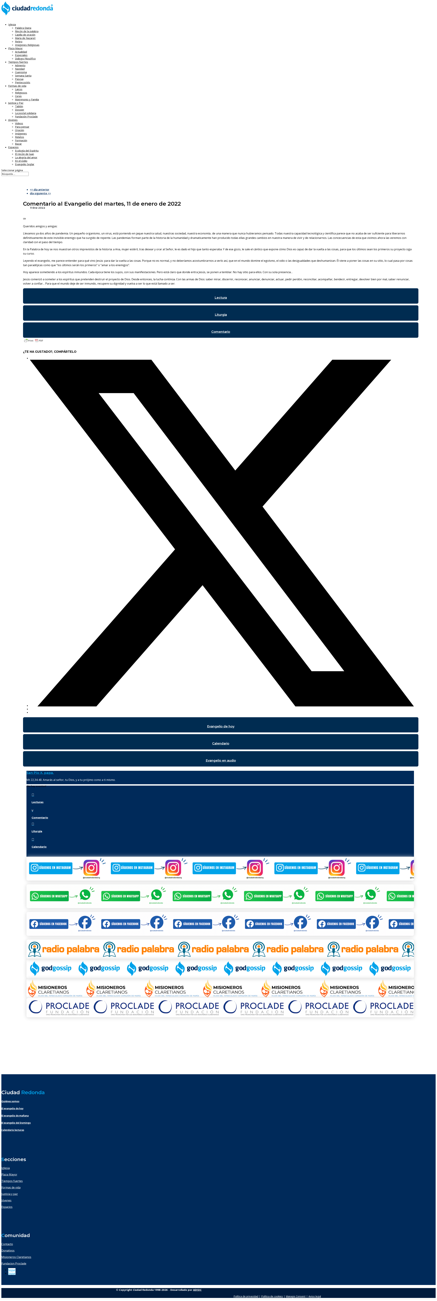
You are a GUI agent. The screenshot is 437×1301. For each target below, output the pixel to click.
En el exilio (21, 160)
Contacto (7, 1244)
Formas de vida (10, 1187)
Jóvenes (6, 1200)
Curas (18, 96)
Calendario (220, 743)
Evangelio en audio (221, 760)
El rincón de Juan (24, 154)
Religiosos (21, 92)
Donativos (8, 1250)
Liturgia (221, 315)
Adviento (20, 65)
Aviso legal (314, 1296)
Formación (21, 140)
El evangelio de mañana (15, 1115)
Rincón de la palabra (26, 31)
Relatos (19, 137)
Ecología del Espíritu (27, 150)
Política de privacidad (246, 1296)
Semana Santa (23, 75)
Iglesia (5, 1168)
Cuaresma (21, 72)
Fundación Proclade (26, 116)
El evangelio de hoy (12, 1108)
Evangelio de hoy (220, 726)
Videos (19, 123)
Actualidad (21, 51)
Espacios (13, 147)
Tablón (19, 106)
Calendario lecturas (12, 1130)
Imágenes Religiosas (27, 45)
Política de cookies (272, 1296)
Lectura (221, 298)
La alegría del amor (26, 157)
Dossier (19, 109)
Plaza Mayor (9, 1174)
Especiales (21, 55)
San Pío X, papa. (40, 773)
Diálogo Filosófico (25, 58)
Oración (19, 130)
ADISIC (197, 1289)
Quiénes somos (10, 1101)
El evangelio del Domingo (16, 1122)
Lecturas (38, 802)
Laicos (18, 89)
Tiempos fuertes (12, 1181)
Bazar (18, 143)
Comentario (220, 332)
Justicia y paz (9, 1194)
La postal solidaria (25, 113)
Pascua (19, 79)
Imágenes (21, 133)
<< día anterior (39, 189)
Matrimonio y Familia (27, 99)
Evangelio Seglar (24, 164)
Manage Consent (296, 1296)
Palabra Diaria (23, 27)
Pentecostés (22, 82)
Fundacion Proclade (13, 1263)
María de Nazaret (25, 38)
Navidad (20, 68)
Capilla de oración (25, 34)
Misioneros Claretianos (16, 1257)
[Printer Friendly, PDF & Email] (33, 342)
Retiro (18, 41)
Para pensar (22, 126)
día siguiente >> (40, 193)
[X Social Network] (222, 705)
